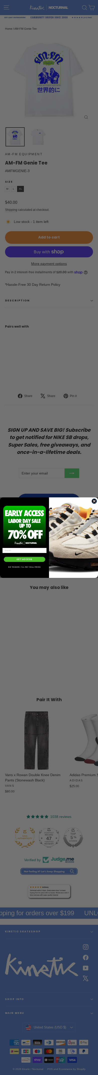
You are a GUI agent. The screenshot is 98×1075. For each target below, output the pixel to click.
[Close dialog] (94, 501)
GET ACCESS (24, 559)
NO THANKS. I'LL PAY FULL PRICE (24, 567)
